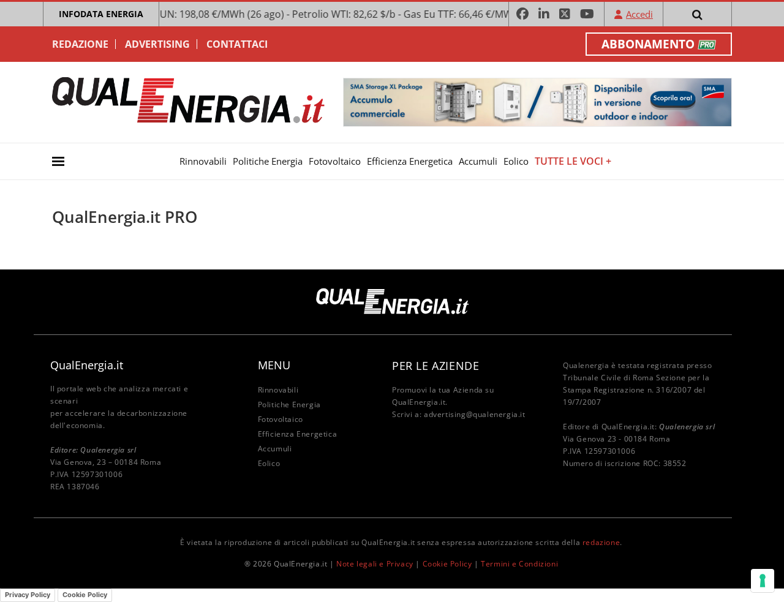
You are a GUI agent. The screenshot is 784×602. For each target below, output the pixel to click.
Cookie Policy (447, 564)
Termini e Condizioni (519, 564)
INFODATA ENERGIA (101, 14)
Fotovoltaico (335, 161)
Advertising (157, 44)
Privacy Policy (27, 594)
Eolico (516, 161)
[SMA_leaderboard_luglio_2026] (537, 101)
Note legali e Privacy (374, 564)
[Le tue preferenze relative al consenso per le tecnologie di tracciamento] (762, 580)
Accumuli (478, 161)
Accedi (639, 14)
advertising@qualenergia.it (475, 414)
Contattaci (237, 44)
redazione (601, 542)
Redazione (80, 44)
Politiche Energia (268, 161)
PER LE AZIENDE (435, 365)
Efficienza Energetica (410, 161)
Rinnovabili (203, 161)
